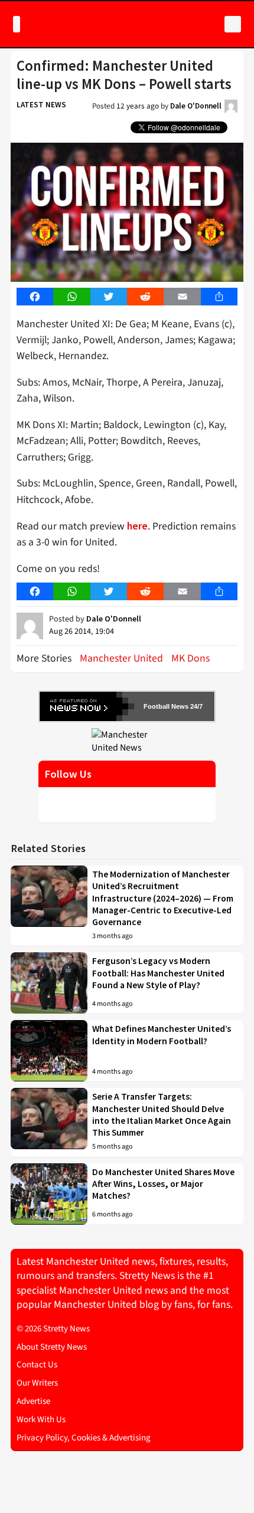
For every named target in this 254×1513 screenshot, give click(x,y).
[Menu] (16, 24)
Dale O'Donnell (196, 106)
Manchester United (121, 658)
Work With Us (41, 1419)
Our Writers (37, 1383)
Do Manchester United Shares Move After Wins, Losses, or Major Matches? (163, 1184)
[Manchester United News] (127, 740)
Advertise (33, 1401)
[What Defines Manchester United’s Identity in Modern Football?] (49, 1050)
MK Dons (190, 658)
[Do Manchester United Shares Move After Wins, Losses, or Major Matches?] (49, 1194)
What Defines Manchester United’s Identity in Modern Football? (161, 1034)
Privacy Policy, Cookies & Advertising (84, 1438)
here (137, 525)
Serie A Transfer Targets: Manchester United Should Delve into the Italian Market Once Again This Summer (161, 1114)
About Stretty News (52, 1347)
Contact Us (37, 1365)
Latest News (41, 105)
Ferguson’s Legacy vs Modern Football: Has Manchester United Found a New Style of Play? (158, 973)
